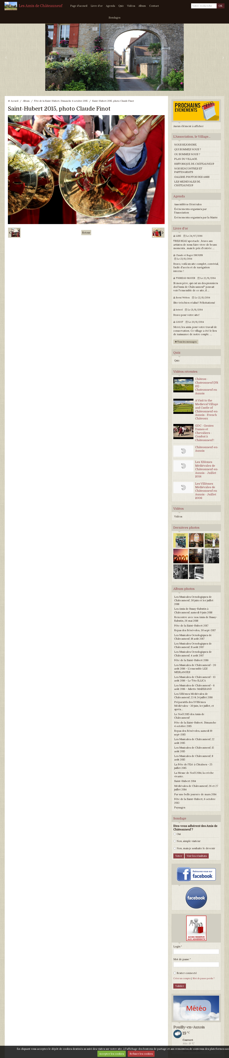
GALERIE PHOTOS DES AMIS (191, 177)
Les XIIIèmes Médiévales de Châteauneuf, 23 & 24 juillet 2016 (193, 695)
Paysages (179, 807)
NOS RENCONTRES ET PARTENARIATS (188, 170)
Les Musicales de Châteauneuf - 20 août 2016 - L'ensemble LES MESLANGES (195, 668)
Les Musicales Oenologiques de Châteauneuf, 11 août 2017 (193, 645)
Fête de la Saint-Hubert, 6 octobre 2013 (195, 800)
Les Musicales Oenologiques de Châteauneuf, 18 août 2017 (193, 637)
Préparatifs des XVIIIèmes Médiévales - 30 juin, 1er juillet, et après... (194, 705)
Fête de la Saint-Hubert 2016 (191, 660)
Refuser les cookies (141, 1053)
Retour (86, 232)
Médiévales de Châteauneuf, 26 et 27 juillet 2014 (196, 787)
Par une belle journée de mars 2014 (195, 794)
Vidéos (131, 5)
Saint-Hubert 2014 (185, 781)
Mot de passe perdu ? (204, 978)
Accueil (14, 100)
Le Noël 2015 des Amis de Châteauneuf (189, 716)
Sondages (114, 17)
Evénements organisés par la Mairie (196, 217)
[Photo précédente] (14, 233)
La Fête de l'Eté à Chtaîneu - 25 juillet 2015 (193, 766)
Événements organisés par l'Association (190, 210)
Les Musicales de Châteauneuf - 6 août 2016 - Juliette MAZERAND (194, 687)
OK (220, 5)
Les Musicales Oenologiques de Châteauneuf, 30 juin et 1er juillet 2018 (193, 600)
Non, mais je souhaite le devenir (196, 848)
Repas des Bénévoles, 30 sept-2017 (195, 630)
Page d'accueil (78, 5)
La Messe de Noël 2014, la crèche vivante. (194, 774)
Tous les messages (187, 341)
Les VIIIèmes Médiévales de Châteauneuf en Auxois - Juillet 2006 (206, 491)
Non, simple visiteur (189, 841)
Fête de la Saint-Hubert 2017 (191, 625)
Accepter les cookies (111, 1053)
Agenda (110, 5)
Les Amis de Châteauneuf (40, 6)
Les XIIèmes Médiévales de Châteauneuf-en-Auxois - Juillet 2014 (206, 469)
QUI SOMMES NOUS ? (187, 149)
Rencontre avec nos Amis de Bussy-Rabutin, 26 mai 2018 (195, 619)
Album (142, 5)
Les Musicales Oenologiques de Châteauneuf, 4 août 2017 (193, 653)
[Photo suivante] (158, 233)
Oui (179, 834)
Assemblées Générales (188, 204)
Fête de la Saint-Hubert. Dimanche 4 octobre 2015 (61, 100)
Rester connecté (187, 973)
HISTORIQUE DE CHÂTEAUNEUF (194, 163)
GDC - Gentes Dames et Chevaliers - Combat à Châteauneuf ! (204, 433)
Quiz (121, 5)
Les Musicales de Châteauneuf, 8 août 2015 (193, 757)
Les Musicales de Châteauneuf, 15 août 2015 (194, 749)
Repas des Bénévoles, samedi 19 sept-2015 (193, 732)
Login (176, 946)
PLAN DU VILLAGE (185, 159)
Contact (154, 5)
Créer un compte (182, 978)
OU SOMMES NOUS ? (187, 154)
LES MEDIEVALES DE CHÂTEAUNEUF (187, 183)
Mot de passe (181, 959)
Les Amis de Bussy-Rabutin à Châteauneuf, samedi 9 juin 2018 (193, 610)
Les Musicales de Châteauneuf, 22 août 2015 (194, 741)
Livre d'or (97, 5)
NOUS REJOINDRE (185, 144)
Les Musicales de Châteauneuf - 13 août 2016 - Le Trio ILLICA (194, 678)
